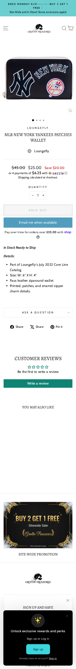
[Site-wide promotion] (38, 525)
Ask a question (38, 312)
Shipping (23, 177)
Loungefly (38, 127)
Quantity (38, 187)
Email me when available (38, 222)
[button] (38, 173)
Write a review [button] (38, 383)
